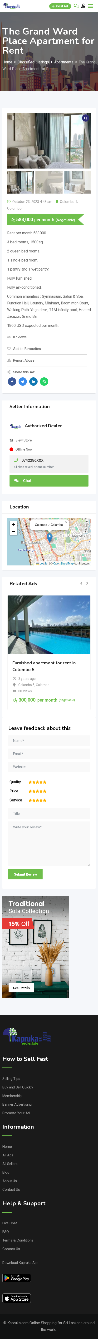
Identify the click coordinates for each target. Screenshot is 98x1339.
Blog (5, 1172)
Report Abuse (23, 360)
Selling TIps (11, 1079)
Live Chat (9, 1223)
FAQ (5, 1232)
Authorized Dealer (43, 426)
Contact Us (11, 1189)
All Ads (7, 1155)
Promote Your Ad (16, 1113)
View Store (23, 440)
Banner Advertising (17, 1104)
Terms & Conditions (18, 1240)
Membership (12, 1096)
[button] (50, 538)
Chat (26, 480)
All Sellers (10, 1164)
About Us (9, 1181)
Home (7, 1146)
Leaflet (43, 563)
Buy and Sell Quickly (17, 1087)
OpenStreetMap (63, 563)
